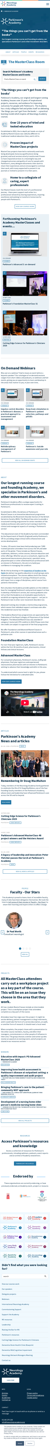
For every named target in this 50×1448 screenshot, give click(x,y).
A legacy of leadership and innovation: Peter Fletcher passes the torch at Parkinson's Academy (24, 857)
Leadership (6, 1324)
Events (4, 1395)
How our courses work (10, 1284)
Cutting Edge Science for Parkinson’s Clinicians (20, 1340)
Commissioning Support (11, 1309)
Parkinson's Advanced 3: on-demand (19, 264)
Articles (5, 1393)
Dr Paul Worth (14, 931)
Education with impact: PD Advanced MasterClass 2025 (20, 1058)
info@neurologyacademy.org (13, 1422)
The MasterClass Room (26, 62)
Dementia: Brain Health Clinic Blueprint (17, 1345)
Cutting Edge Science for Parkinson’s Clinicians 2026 (24, 344)
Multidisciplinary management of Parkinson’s (8, 449)
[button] (20, 948)
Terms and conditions (35, 1395)
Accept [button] (20, 1443)
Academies (6, 1397)
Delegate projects (9, 1294)
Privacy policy (32, 1393)
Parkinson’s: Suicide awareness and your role (37, 447)
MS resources (7, 1319)
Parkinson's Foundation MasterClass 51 (20, 303)
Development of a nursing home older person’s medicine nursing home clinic (21, 1103)
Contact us (6, 1360)
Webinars (5, 1299)
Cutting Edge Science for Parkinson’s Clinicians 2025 (21, 817)
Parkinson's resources (10, 1335)
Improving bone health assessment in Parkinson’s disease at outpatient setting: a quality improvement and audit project (24, 1072)
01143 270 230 (7, 1420)
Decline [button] (29, 1443)
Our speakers (7, 1289)
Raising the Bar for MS (11, 1330)
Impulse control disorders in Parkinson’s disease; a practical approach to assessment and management (12, 414)
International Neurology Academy (15, 1304)
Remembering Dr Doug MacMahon (23, 781)
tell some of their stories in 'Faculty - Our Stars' (27, 902)
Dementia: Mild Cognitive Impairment (17, 1350)
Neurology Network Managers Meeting (17, 1355)
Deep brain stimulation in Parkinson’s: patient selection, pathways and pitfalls (37, 413)
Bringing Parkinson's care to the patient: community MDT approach (22, 1089)
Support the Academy (10, 1314)
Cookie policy (32, 1397)
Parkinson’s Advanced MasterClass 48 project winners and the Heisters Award (22, 837)
